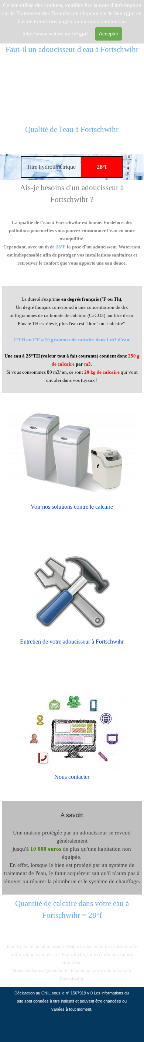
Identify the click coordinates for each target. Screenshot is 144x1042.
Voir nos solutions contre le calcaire (72, 506)
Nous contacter (71, 777)
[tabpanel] (72, 134)
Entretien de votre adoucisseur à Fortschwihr (72, 641)
